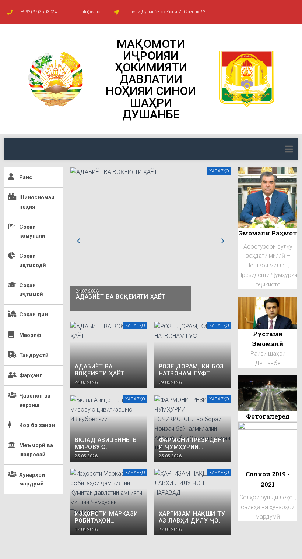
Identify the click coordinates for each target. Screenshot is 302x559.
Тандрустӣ (34, 355)
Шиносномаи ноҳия (37, 202)
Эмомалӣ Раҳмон (268, 233)
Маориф (30, 335)
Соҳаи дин (33, 314)
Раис (25, 177)
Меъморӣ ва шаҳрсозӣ (36, 449)
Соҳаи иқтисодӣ (32, 260)
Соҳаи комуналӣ (32, 231)
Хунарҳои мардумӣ (32, 479)
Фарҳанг (30, 375)
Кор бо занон (37, 425)
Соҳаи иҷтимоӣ (31, 290)
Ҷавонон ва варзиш (34, 400)
